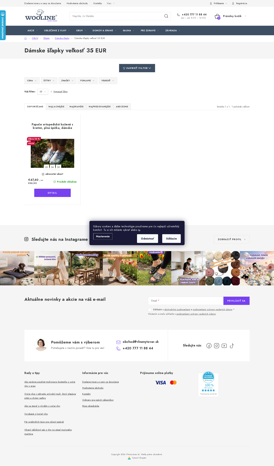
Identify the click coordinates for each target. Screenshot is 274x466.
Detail (52, 192)
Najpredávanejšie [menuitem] (100, 106)
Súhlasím (171, 238)
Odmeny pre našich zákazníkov (98, 400)
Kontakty (98, 3)
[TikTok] (231, 345)
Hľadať (166, 16)
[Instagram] (216, 345)
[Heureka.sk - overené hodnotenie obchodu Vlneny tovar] (208, 384)
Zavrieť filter (137, 68)
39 (58, 167)
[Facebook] (209, 345)
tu (139, 230)
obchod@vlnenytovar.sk (141, 342)
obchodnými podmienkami (177, 309)
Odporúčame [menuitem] (35, 106)
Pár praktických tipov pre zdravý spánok (44, 421)
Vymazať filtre (60, 91)
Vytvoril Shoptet (139, 457)
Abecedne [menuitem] (122, 106)
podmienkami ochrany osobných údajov (212, 309)
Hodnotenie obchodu (77, 3)
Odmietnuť (147, 238)
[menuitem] (32, 30)
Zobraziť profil (230, 239)
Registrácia (241, 3)
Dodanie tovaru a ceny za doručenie (42, 3)
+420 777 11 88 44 (194, 14)
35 (41, 91)
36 (52, 167)
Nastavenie (103, 236)
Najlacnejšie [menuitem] (56, 106)
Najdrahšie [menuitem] (77, 106)
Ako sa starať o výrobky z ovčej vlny (42, 406)
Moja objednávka (90, 406)
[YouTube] (224, 345)
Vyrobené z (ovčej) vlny (36, 414)
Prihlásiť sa (236, 300)
